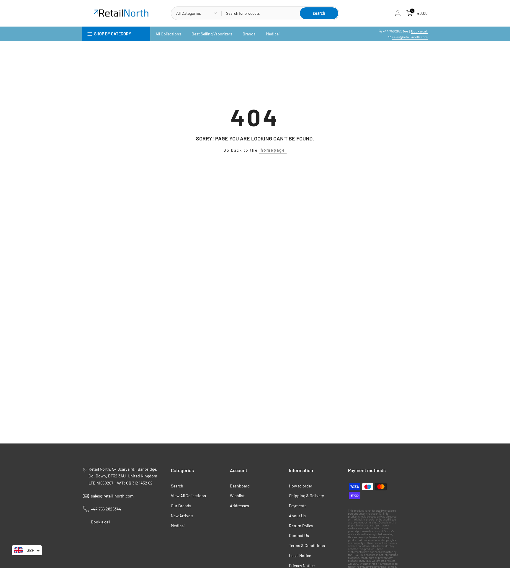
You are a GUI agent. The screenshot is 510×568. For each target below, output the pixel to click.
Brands (249, 33)
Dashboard (240, 485)
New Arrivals (182, 515)
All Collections (168, 33)
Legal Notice (300, 555)
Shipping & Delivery (306, 495)
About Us (297, 515)
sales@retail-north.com (410, 37)
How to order (300, 485)
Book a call (419, 31)
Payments (298, 505)
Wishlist (237, 495)
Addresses (239, 505)
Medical (272, 33)
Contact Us (299, 535)
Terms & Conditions (307, 545)
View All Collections (188, 495)
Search (177, 485)
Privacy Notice (302, 565)
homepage (273, 150)
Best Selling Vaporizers (212, 33)
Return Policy (301, 525)
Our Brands (181, 505)
